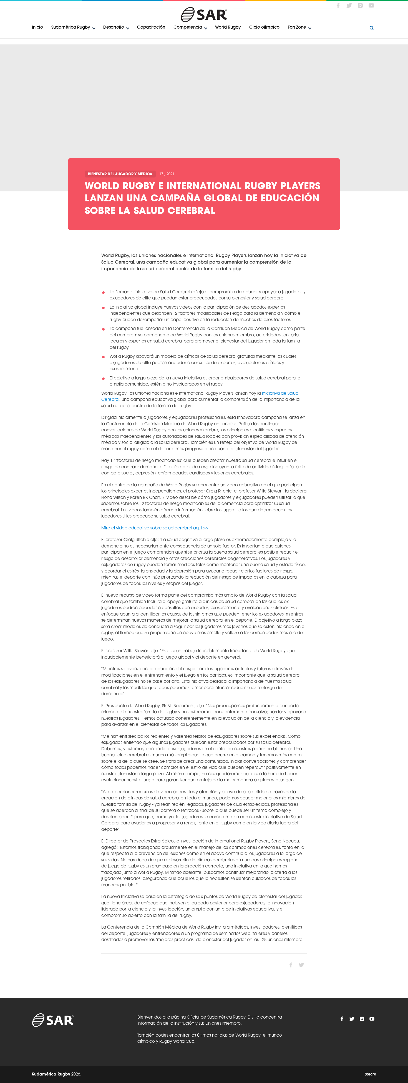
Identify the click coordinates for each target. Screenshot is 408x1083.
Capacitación (151, 28)
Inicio (37, 28)
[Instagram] (360, 5)
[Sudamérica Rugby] (204, 14)
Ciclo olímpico (264, 28)
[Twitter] (349, 5)
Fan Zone (297, 28)
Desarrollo (113, 28)
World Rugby (228, 28)
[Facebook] (338, 5)
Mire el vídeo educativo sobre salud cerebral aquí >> (155, 528)
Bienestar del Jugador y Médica (120, 174)
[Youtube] (371, 5)
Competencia (187, 28)
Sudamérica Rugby (70, 28)
